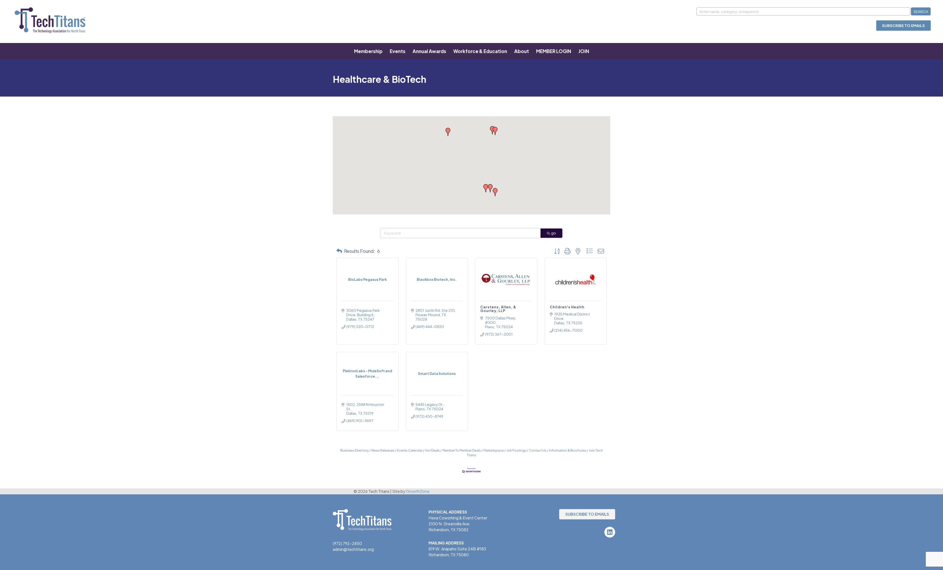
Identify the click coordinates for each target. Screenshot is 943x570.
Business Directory (354, 450)
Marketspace (494, 450)
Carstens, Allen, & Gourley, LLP (498, 309)
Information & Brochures (567, 450)
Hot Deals (432, 450)
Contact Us (537, 450)
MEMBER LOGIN (553, 51)
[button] (492, 130)
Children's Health (567, 307)
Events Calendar (409, 450)
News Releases (383, 450)
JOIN (583, 51)
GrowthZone (418, 491)
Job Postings (516, 450)
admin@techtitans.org (353, 549)
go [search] (553, 232)
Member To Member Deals (462, 450)
